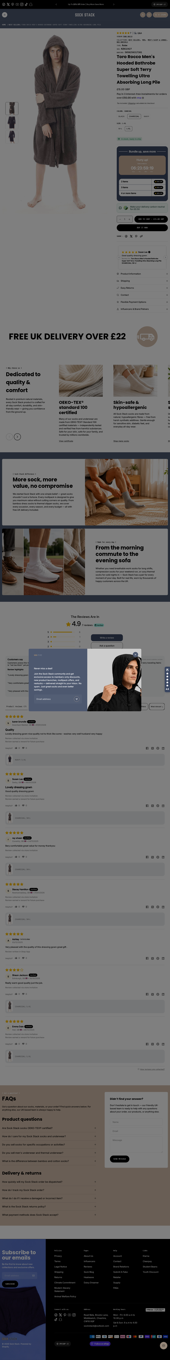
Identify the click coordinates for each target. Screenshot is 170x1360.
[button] (167, 679)
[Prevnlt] (76, 699)
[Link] (38, 655)
